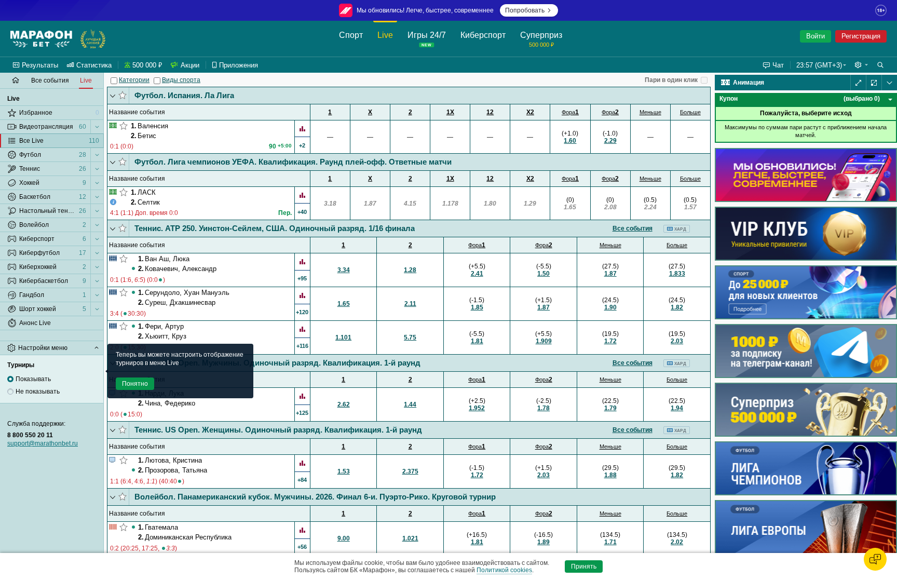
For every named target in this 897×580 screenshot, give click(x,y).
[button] (861, 65)
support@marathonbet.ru (42, 443)
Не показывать (38, 391)
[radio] (10, 379)
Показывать (33, 379)
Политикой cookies (504, 570)
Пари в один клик (671, 80)
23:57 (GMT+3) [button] (819, 65)
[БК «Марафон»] (41, 39)
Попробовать (525, 10)
